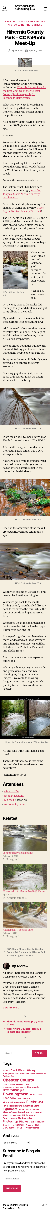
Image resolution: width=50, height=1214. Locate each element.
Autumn (6, 1070)
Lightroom (10, 1109)
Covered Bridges (13, 1090)
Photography (16, 25)
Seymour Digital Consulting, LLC (25, 7)
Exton (40, 1095)
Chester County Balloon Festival (14, 1087)
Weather (20, 1128)
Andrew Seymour (14, 804)
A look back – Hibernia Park (18, 929)
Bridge (6, 1076)
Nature (40, 21)
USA (5, 1127)
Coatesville (33, 1087)
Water (12, 1127)
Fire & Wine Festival (14, 1102)
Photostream (34, 25)
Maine (21, 1109)
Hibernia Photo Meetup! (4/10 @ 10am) (23, 891)
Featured (26, 1098)
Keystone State (31, 1105)
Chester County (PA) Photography (16, 1084)
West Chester (32, 1128)
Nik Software (28, 1115)
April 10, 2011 (35, 50)
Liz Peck (9, 800)
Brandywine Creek (11, 1073)
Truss (38, 1124)
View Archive (11, 1007)
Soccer (11, 1125)
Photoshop (10, 1121)
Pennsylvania (10, 1118)
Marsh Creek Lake (32, 1109)
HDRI (5, 1105)
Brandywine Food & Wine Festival (33, 1073)
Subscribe (12, 1188)
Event (33, 1094)
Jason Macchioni (14, 795)
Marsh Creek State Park (16, 1112)
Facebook (9, 1098)
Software (19, 1125)
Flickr (31, 1102)
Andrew (18, 50)
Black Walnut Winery (23, 1070)
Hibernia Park (38, 952)
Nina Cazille (11, 791)
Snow (5, 1125)
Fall (19, 1098)
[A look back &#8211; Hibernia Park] (25, 915)
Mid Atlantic (37, 1112)
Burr (13, 1076)
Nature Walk (15, 1115)
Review (40, 1122)
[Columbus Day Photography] (25, 838)
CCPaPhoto (12, 949)
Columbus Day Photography (18, 853)
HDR (40, 1102)
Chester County (15, 21)
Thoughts (29, 1125)
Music (6, 1115)
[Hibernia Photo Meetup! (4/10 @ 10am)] (25, 877)
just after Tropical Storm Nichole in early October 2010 (22, 194)
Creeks (30, 21)
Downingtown (15, 1094)
